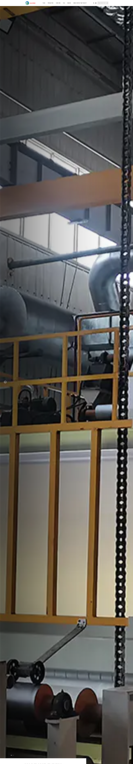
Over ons (58, 3)
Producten (50, 3)
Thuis (44, 3)
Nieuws (69, 3)
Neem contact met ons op (79, 3)
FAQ (64, 3)
